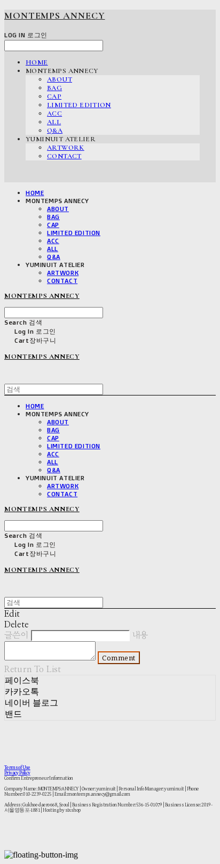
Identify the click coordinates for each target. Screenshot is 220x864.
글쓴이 (16, 635)
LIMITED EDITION (79, 105)
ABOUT (59, 79)
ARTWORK (65, 147)
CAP (54, 96)
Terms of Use (17, 767)
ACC (54, 113)
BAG (54, 88)
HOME (37, 62)
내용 (140, 635)
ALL (54, 122)
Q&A (54, 130)
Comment (119, 658)
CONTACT (64, 156)
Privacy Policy (17, 773)
